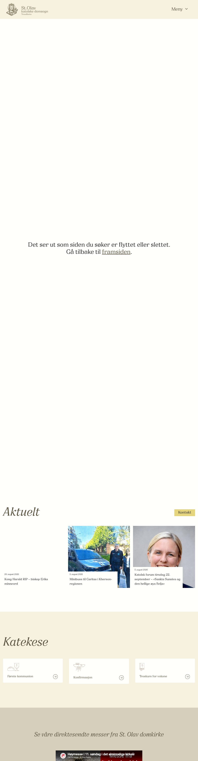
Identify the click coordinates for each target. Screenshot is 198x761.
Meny (177, 9)
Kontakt (184, 512)
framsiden (116, 252)
